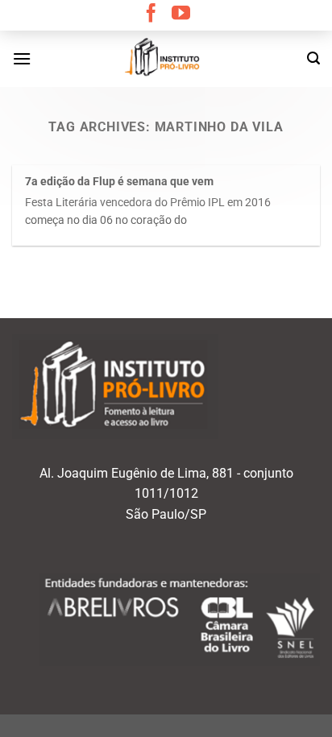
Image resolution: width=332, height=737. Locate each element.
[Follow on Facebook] (151, 14)
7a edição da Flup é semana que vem (119, 181)
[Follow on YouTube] (181, 14)
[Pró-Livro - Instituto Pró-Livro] (166, 59)
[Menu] (21, 58)
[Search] (313, 58)
